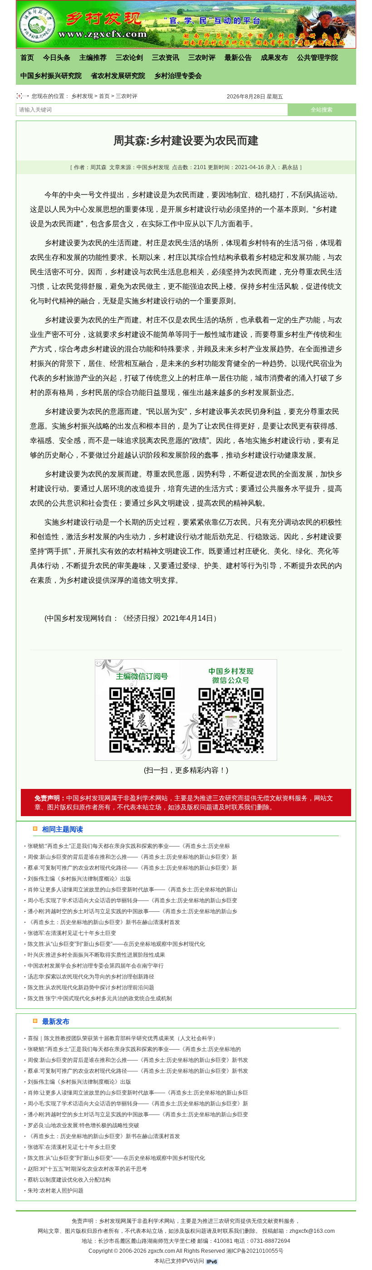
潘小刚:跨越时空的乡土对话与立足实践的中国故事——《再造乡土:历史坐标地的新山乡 (132, 911)
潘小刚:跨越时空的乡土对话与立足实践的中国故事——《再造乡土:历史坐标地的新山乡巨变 (138, 1114)
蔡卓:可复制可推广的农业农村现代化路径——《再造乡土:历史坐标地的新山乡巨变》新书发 (138, 1071)
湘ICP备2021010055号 (255, 1251)
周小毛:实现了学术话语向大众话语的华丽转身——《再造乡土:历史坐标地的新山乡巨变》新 (138, 1103)
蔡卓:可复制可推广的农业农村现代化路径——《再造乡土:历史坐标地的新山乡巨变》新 (132, 868)
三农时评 (201, 57)
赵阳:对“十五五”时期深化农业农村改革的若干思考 (87, 1169)
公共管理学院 (317, 57)
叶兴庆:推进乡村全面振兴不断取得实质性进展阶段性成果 (96, 955)
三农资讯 (165, 57)
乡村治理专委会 (178, 75)
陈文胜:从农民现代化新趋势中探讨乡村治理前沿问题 (91, 987)
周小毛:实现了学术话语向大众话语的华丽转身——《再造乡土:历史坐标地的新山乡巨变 (132, 900)
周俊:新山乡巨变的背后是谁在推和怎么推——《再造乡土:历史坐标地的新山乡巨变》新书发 (138, 1060)
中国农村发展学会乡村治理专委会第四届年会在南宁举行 (96, 966)
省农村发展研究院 (118, 75)
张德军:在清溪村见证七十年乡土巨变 (72, 933)
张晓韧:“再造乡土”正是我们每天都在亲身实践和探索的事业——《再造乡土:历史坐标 (129, 846)
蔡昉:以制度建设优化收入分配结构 (69, 1180)
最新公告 (238, 57)
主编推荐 (93, 57)
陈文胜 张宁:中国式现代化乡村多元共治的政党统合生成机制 (100, 998)
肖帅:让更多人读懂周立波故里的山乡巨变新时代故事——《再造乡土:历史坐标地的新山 (132, 889)
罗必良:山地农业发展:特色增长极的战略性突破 (83, 1125)
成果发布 (274, 57)
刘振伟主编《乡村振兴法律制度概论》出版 (79, 879)
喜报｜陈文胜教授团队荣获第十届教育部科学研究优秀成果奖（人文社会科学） (123, 1038)
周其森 (98, 167)
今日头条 (56, 57)
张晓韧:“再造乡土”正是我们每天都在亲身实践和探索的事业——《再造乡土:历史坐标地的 (134, 1049)
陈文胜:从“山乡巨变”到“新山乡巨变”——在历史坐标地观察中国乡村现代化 (116, 944)
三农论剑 (129, 57)
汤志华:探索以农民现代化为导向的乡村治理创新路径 (91, 976)
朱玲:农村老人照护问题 (55, 1190)
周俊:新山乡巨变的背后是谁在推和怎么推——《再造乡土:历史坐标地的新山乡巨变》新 (132, 857)
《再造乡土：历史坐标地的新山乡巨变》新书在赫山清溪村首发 (104, 922)
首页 (27, 57)
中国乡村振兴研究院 (51, 75)
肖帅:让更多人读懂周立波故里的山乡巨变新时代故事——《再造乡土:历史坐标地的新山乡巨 (138, 1093)
